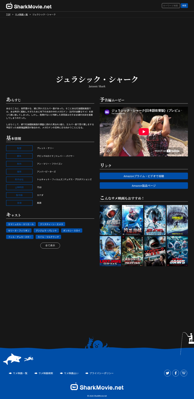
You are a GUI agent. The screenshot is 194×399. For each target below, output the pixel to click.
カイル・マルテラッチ (48, 236)
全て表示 (50, 245)
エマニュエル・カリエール (21, 224)
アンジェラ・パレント (46, 230)
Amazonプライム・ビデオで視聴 (144, 176)
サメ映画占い (71, 373)
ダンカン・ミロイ (71, 230)
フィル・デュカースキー (19, 236)
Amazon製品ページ (144, 185)
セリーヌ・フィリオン (18, 230)
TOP (8, 14)
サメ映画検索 (45, 373)
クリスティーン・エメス (51, 224)
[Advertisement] (97, 43)
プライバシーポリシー (101, 373)
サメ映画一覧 (21, 14)
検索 (184, 5)
